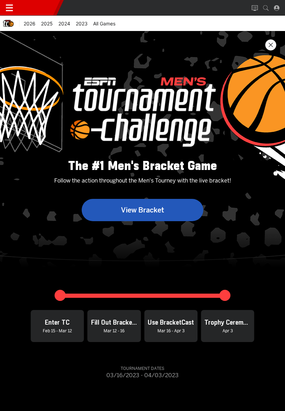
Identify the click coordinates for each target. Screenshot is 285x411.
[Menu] (9, 8)
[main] (142, 221)
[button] (266, 8)
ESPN (37, 7)
